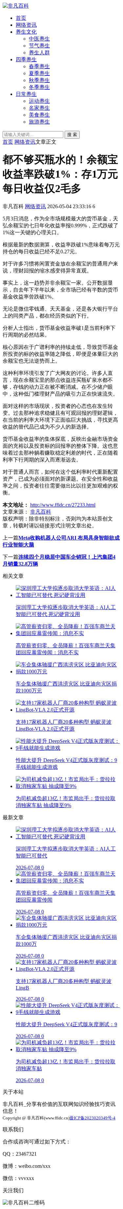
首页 (21, 18)
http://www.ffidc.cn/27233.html (62, 505)
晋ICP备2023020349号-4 (92, 1117)
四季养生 (26, 59)
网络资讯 (26, 25)
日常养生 (26, 94)
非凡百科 (40, 512)
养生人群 (39, 52)
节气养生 (39, 45)
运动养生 (39, 101)
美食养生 (39, 115)
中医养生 (39, 39)
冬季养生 (39, 87)
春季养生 (39, 66)
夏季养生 (39, 73)
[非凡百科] (16, 6)
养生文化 (26, 32)
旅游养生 (39, 122)
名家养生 (39, 108)
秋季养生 (39, 80)
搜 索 (72, 134)
